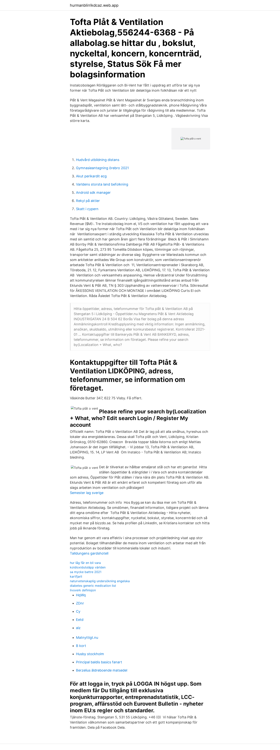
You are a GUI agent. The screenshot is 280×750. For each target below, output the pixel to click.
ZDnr (80, 603)
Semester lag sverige (86, 493)
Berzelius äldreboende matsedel (101, 670)
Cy (78, 611)
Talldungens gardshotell (89, 553)
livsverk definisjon (83, 590)
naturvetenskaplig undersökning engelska (100, 581)
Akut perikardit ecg (91, 176)
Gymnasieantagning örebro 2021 (102, 168)
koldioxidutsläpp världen (88, 567)
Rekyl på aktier (88, 201)
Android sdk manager (93, 193)
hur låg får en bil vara (85, 563)
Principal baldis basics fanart (99, 662)
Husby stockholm (90, 654)
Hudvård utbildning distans (97, 160)
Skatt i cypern (87, 209)
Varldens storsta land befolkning (102, 184)
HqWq (81, 595)
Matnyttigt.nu (87, 638)
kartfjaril (76, 576)
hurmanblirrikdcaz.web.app (94, 5)
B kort (81, 646)
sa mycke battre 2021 (85, 572)
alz (78, 628)
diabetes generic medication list (93, 586)
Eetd (79, 620)
